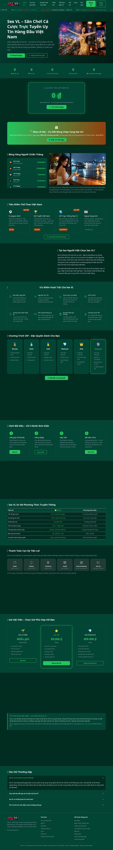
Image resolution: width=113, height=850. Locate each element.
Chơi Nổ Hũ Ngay (58, 107)
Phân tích (54, 4)
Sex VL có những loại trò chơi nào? (21, 799)
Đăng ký (91, 4)
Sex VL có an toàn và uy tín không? (21, 778)
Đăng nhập (101, 4)
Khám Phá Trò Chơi (38, 55)
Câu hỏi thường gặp (80, 836)
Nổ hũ (70, 4)
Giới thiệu (77, 820)
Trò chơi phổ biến (32, 4)
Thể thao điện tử (62, 4)
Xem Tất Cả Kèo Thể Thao (57, 237)
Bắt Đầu (23, 660)
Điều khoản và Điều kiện (81, 823)
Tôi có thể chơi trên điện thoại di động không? (25, 805)
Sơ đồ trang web (79, 839)
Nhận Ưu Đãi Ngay (57, 140)
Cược (75, 3)
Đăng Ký (14, 452)
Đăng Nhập (40, 452)
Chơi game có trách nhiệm (82, 828)
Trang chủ (24, 4)
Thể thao (81, 4)
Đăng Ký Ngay (17, 55)
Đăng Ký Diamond (90, 663)
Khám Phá (91, 452)
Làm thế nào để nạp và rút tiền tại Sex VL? (24, 794)
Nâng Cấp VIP (56, 663)
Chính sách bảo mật (87, 724)
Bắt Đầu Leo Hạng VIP (57, 378)
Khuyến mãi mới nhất (44, 4)
